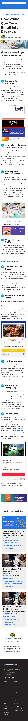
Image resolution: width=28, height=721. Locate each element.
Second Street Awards (9, 586)
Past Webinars (17, 545)
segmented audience (7, 309)
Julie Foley (7, 537)
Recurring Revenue (8, 542)
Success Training (7, 540)
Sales (23, 14)
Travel (12, 622)
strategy (16, 540)
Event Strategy (8, 619)
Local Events (7, 621)
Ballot (17, 542)
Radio (3, 14)
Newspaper (19, 581)
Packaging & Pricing (15, 14)
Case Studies (7, 584)
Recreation (16, 619)
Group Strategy (8, 545)
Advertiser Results (9, 580)
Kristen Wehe (8, 575)
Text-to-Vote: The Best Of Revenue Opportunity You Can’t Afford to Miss (14, 533)
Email (7, 14)
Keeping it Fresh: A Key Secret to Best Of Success (13, 571)
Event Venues (6, 616)
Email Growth (7, 583)
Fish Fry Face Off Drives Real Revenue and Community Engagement (14, 609)
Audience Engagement (9, 543)
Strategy (11, 548)
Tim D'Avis (10, 37)
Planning (17, 547)
